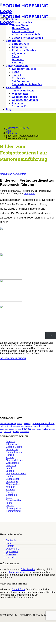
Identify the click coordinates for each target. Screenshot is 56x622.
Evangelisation (14, 452)
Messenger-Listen (18, 572)
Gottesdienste (20, 43)
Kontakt (10, 546)
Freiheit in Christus (24, 50)
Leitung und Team (23, 31)
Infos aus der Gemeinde (26, 34)
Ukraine (7, 431)
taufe (1, 432)
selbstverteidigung (36, 429)
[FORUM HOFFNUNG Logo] (28, 11)
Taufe (15, 56)
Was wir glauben (22, 22)
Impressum (12, 551)
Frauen (10, 457)
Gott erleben (13, 40)
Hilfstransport (16, 426)
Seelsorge (11, 495)
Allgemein (29, 193)
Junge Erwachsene (16, 473)
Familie (10, 455)
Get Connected (21, 81)
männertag (18, 429)
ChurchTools (18, 589)
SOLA (45, 429)
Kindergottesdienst (24, 68)
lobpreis (11, 429)
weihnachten (24, 432)
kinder (36, 426)
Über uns (11, 18)
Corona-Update (14, 447)
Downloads (12, 449)
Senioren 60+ (20, 106)
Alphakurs (18, 53)
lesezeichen (45, 426)
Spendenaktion (14, 500)
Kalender (11, 557)
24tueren (10, 441)
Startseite (11, 540)
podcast (26, 429)
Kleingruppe (19, 46)
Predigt (10, 492)
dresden (27, 423)
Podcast (10, 489)
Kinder (9, 476)
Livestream (3, 429)
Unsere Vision (20, 25)
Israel (9, 468)
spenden (52, 429)
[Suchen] (50, 335)
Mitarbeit (18, 59)
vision (16, 431)
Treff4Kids (18, 78)
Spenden (11, 554)
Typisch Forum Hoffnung (27, 37)
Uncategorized (14, 508)
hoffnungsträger (26, 426)
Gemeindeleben (14, 460)
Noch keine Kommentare (13, 174)
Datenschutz (12, 548)
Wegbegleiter (20, 93)
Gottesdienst (12, 463)
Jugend (16, 74)
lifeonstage (12, 481)
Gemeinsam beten (23, 90)
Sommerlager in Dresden (27, 84)
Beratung (17, 62)
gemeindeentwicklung (43, 423)
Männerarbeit (13, 484)
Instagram (11, 465)
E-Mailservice (28, 569)
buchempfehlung (8, 423)
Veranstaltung (13, 511)
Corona (19, 424)
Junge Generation (17, 65)
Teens (15, 71)
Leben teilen (13, 87)
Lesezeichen (13, 479)
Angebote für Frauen (24, 96)
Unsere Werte (20, 28)
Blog (8, 109)
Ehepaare (18, 103)
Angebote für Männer (25, 99)
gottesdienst (6, 426)
